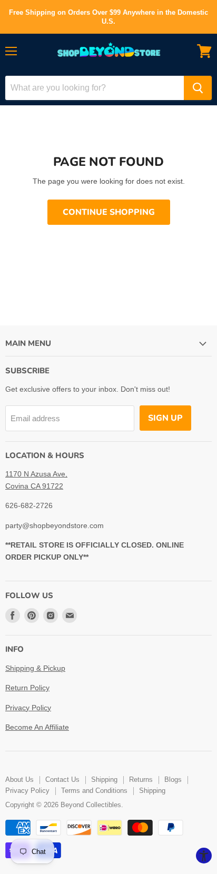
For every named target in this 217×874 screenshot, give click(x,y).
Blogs (173, 779)
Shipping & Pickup (35, 668)
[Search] (198, 88)
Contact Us (62, 779)
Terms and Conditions (94, 790)
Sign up (165, 418)
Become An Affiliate (37, 727)
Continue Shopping (109, 212)
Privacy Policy (28, 707)
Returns (141, 779)
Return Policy (27, 687)
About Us (19, 779)
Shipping (104, 779)
